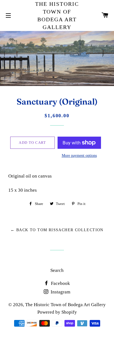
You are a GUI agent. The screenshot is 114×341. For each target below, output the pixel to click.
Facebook (60, 283)
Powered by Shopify (57, 312)
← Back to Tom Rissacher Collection (57, 230)
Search (57, 270)
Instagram (60, 292)
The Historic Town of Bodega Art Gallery (57, 15)
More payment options (79, 155)
